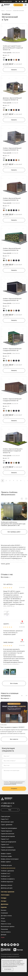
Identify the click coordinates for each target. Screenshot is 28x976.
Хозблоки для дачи (6, 865)
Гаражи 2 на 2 (5, 839)
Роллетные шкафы (6, 856)
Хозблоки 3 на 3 (5, 873)
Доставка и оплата (6, 915)
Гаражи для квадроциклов (8, 841)
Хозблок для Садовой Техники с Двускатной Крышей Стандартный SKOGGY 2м (13, 47)
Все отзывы (5, 577)
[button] (6, 614)
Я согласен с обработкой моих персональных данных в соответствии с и (14, 782)
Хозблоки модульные (7, 881)
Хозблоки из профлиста (8, 879)
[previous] (21, 498)
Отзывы (3, 921)
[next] (26, 498)
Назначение (4, 929)
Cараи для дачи (5, 816)
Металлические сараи (7, 822)
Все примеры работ (14, 532)
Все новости (5, 698)
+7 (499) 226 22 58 (6, 1)
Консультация (18, 5)
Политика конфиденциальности (10, 956)
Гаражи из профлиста (7, 847)
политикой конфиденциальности (16, 782)
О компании (4, 913)
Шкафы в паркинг (6, 853)
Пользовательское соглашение (10, 954)
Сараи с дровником (6, 824)
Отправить (14, 788)
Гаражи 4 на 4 (5, 844)
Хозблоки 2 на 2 (5, 876)
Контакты (3, 910)
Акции (2, 937)
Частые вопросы (6, 932)
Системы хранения (7, 892)
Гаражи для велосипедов (8, 850)
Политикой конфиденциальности (9, 966)
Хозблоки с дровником (7, 870)
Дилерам (3, 934)
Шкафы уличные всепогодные (10, 859)
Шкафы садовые (6, 861)
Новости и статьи (6, 923)
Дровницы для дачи (6, 888)
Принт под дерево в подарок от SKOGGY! (12, 727)
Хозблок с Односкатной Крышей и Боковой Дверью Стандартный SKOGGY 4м (12, 450)
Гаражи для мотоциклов (8, 836)
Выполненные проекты (7, 926)
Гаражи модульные (6, 831)
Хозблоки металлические (8, 868)
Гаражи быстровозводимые (9, 828)
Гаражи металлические (7, 833)
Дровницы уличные (6, 885)
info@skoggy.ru (6, 806)
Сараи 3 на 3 (4, 819)
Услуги (3, 918)
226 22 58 (7, 803)
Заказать (14, 69)
